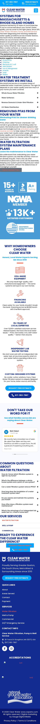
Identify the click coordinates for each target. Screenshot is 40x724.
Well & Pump (7, 525)
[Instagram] (11, 648)
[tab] (20, 93)
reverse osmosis (6, 131)
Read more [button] (7, 449)
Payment (6, 601)
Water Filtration (10, 520)
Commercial (8, 530)
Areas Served (8, 594)
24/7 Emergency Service (13, 623)
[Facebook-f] (4, 648)
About (5, 590)
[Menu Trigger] (36, 10)
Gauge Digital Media (21, 716)
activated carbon (28, 129)
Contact (6, 597)
